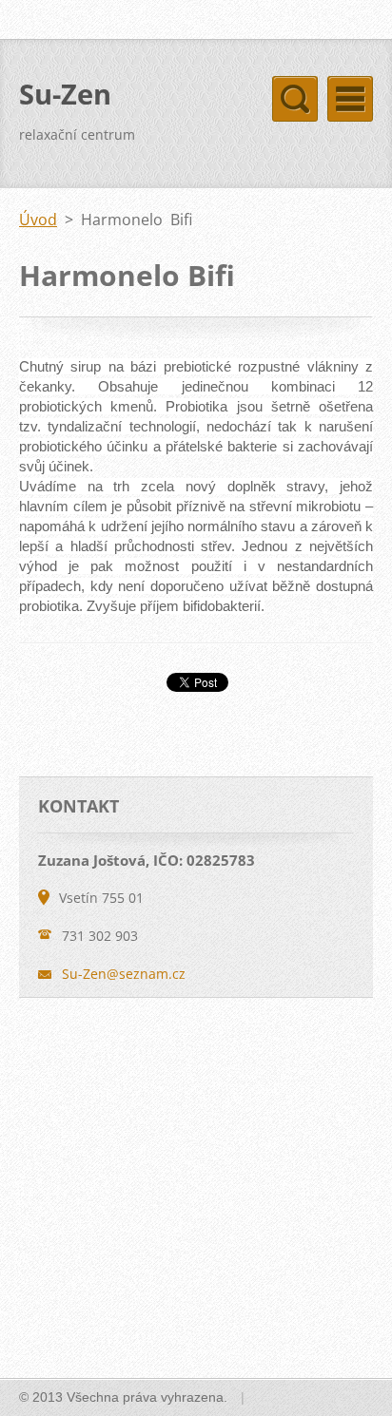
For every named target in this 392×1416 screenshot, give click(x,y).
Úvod (38, 219)
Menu (350, 99)
